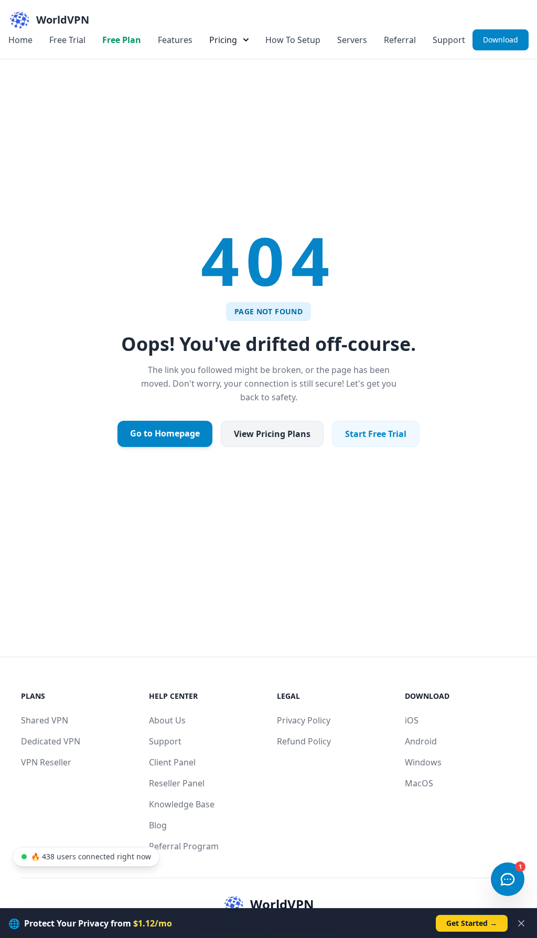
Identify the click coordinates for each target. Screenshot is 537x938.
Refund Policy (304, 741)
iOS (411, 720)
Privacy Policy (303, 720)
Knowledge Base (181, 804)
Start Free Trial (375, 434)
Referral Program (184, 846)
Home (20, 40)
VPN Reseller (46, 762)
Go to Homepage (165, 433)
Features (175, 40)
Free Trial (67, 40)
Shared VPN (44, 720)
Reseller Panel (177, 783)
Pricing (223, 40)
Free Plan (121, 40)
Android (421, 741)
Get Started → (471, 923)
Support (449, 40)
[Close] (521, 923)
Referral (400, 40)
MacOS (419, 783)
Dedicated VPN (50, 741)
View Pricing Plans (272, 434)
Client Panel (172, 762)
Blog (158, 825)
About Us (167, 720)
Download (500, 40)
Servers (352, 40)
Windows (423, 762)
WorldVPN (282, 904)
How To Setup (292, 40)
